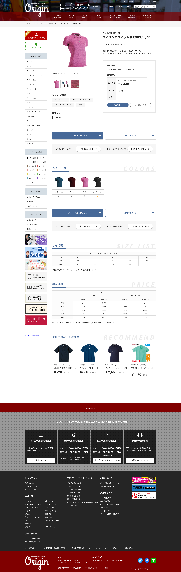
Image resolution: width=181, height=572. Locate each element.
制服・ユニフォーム (33, 112)
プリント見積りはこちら (77, 135)
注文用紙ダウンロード (88, 149)
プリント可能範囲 (73, 496)
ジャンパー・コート (33, 125)
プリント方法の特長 (74, 489)
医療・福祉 (30, 116)
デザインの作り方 (73, 486)
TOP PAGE (29, 24)
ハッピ (29, 121)
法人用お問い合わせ (107, 486)
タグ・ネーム (31, 144)
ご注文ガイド (31, 220)
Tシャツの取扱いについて (76, 499)
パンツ (29, 134)
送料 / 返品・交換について (109, 504)
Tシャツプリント (31, 486)
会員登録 (110, 7)
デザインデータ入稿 (32, 538)
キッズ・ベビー (32, 89)
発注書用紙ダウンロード (34, 542)
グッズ (29, 139)
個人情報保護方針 (78, 548)
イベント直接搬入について (109, 514)
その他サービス (105, 511)
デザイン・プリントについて (80, 478)
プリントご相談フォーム (140, 149)
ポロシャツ (50, 24)
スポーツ (58, 118)
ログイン (120, 7)
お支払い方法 (105, 501)
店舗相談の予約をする (140, 460)
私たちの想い (30, 483)
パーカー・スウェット (34, 75)
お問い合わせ (31, 229)
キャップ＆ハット (33, 98)
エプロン (30, 107)
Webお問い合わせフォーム (110, 483)
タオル (29, 103)
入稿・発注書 (31, 533)
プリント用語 (72, 505)
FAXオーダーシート (33, 206)
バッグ (29, 93)
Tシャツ (29, 66)
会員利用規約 (129, 548)
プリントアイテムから (34, 197)
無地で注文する (130, 135)
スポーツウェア (32, 80)
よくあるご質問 (32, 225)
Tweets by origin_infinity (32, 335)
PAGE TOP (90, 408)
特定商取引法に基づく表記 (55, 548)
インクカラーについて (75, 493)
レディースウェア (33, 84)
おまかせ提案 (31, 201)
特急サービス (105, 508)
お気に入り (98, 7)
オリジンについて (33, 548)
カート (130, 7)
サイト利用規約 (112, 548)
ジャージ (30, 130)
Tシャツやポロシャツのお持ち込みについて (82, 502)
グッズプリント (30, 489)
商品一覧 (39, 24)
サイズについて (105, 498)
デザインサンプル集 (74, 483)
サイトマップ (95, 548)
